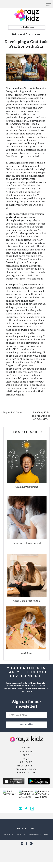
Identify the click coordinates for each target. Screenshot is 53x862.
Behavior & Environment (26, 34)
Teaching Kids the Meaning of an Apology (41, 415)
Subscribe (26, 724)
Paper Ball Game (12, 412)
